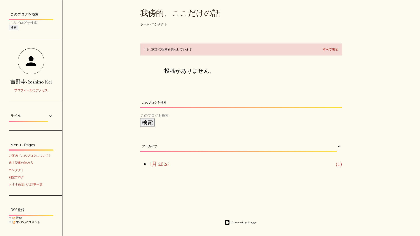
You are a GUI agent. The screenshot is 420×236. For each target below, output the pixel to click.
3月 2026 (159, 163)
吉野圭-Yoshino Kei (31, 81)
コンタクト (159, 24)
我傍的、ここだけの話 (180, 13)
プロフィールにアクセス (31, 90)
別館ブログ (16, 177)
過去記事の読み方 (21, 163)
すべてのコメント (27, 222)
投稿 (18, 218)
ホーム (144, 24)
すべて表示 (330, 49)
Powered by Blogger (244, 222)
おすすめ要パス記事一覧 (25, 184)
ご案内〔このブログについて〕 (30, 156)
